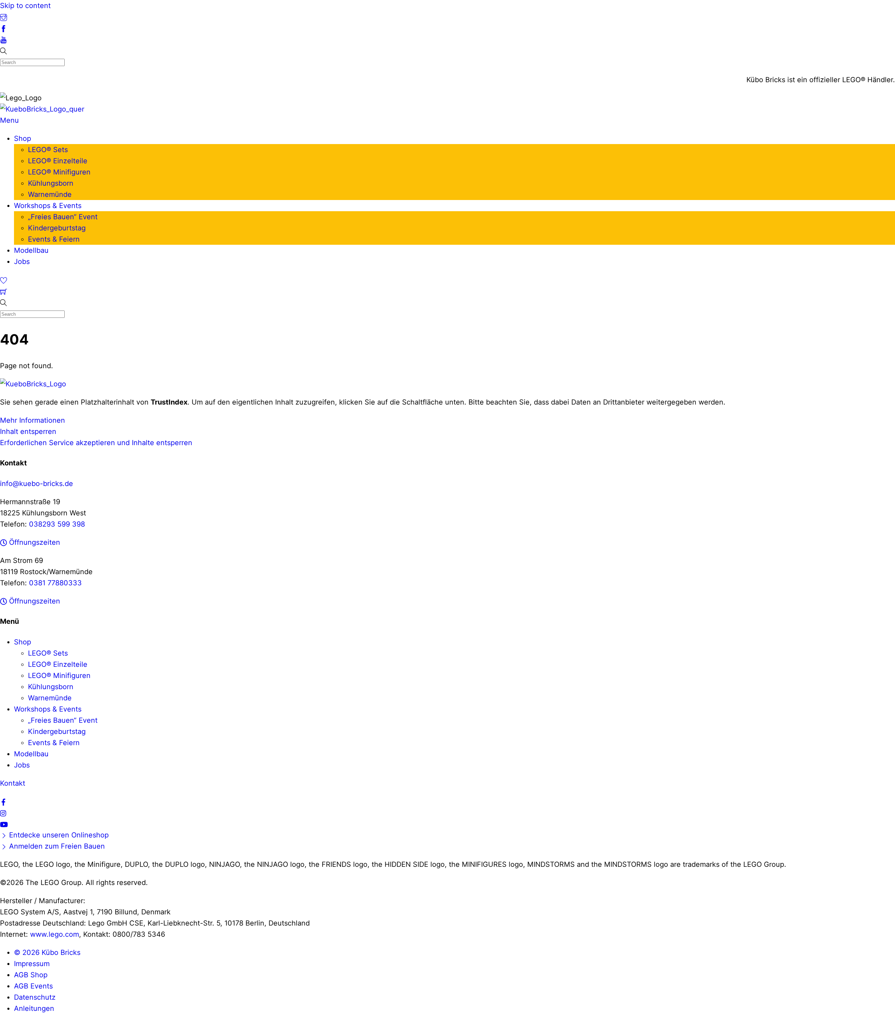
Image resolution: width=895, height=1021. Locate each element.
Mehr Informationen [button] (32, 420)
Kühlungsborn (50, 183)
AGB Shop (31, 975)
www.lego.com (54, 934)
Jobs (22, 261)
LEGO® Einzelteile (57, 161)
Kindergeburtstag (57, 228)
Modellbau (31, 250)
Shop (22, 138)
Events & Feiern (54, 239)
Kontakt (12, 783)
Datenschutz (35, 997)
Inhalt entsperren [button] (28, 431)
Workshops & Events (47, 205)
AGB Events (33, 986)
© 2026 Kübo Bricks (47, 952)
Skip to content (25, 5)
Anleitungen (34, 1008)
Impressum (32, 963)
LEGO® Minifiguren (59, 172)
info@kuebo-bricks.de (36, 483)
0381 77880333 (55, 583)
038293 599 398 (57, 524)
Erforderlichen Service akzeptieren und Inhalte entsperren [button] (96, 442)
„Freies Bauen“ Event (63, 217)
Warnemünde (50, 194)
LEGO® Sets (48, 149)
